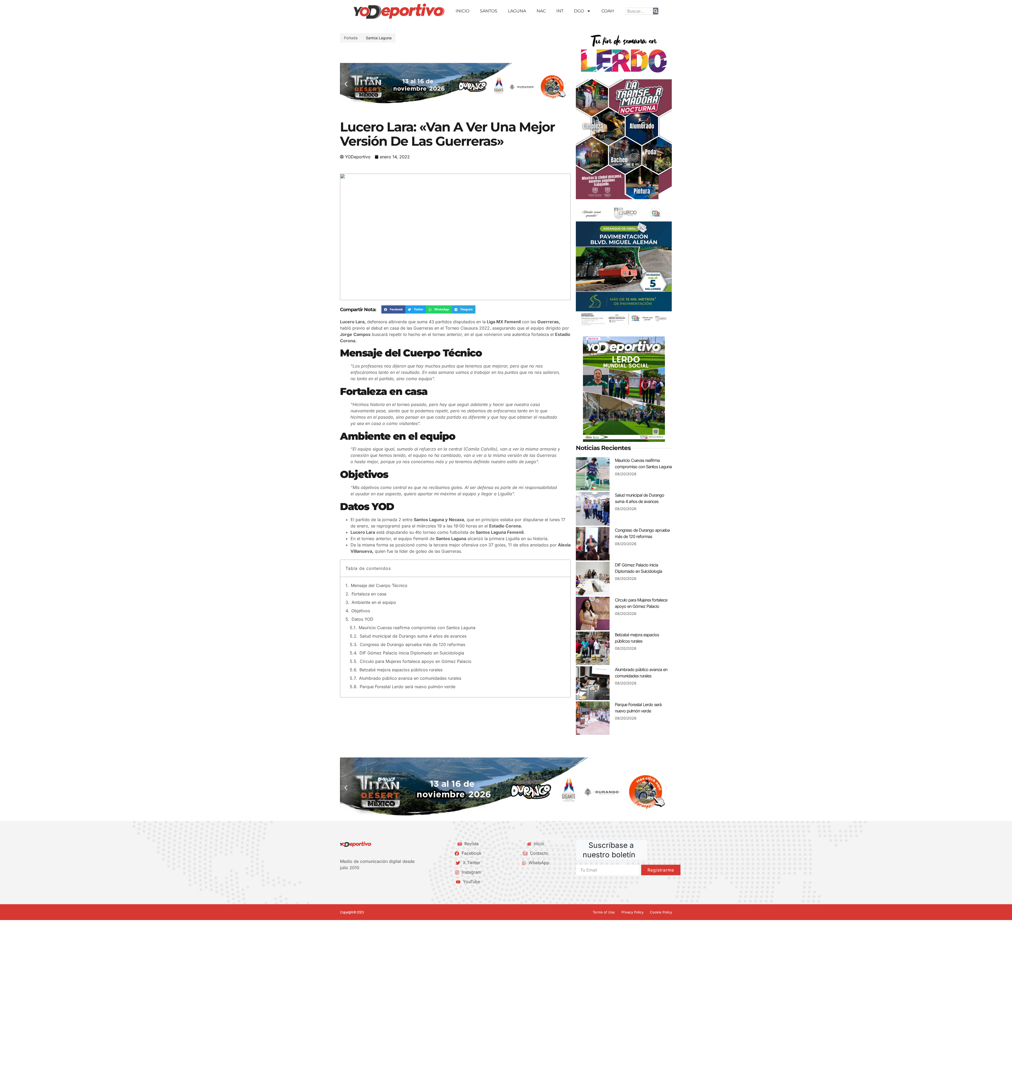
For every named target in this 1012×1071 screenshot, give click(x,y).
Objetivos (360, 610)
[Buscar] (655, 11)
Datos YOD (362, 619)
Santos (488, 10)
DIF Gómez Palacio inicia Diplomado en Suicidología (411, 653)
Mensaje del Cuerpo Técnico (380, 585)
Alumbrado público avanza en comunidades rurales (410, 678)
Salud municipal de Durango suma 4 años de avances (413, 636)
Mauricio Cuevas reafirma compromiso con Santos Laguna (417, 627)
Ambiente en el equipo (374, 602)
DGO (579, 10)
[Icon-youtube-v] (369, 881)
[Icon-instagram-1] (360, 881)
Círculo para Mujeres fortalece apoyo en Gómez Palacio (415, 661)
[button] (346, 84)
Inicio (462, 10)
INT (559, 10)
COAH (607, 10)
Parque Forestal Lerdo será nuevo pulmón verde (407, 686)
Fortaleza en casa (369, 593)
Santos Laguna (379, 38)
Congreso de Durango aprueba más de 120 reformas (412, 644)
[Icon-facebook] (342, 881)
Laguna (517, 10)
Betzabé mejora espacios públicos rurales (400, 669)
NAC (541, 10)
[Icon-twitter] (351, 881)
